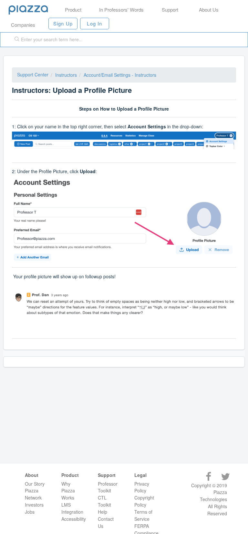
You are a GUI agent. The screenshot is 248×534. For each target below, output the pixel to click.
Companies (23, 24)
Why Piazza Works (68, 490)
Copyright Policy (144, 501)
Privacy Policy (141, 487)
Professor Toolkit (108, 487)
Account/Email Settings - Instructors (120, 75)
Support (170, 9)
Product (73, 9)
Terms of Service (143, 515)
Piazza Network (33, 494)
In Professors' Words (121, 9)
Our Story (35, 483)
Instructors (66, 75)
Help (102, 512)
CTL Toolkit (104, 501)
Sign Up (63, 23)
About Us (209, 9)
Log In (94, 23)
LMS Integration (72, 508)
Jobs (30, 512)
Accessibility (73, 519)
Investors (34, 504)
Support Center (32, 74)
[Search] (15, 39)
